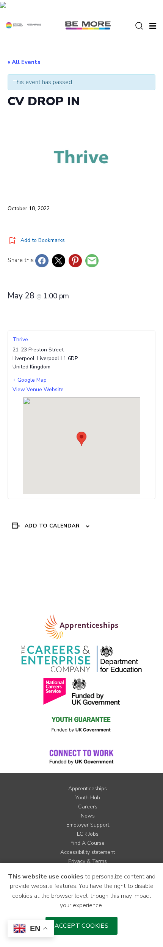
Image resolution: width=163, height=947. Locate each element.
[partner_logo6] (81, 724)
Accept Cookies (82, 926)
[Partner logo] (23, 25)
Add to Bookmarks (42, 240)
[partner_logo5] (95, 691)
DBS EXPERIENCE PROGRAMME (124, 576)
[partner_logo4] (54, 691)
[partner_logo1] (81, 626)
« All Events (24, 62)
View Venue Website (38, 389)
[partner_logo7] (81, 756)
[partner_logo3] (119, 659)
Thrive (20, 339)
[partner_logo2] (56, 659)
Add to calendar (52, 525)
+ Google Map (30, 380)
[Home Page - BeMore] (88, 25)
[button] (152, 25)
